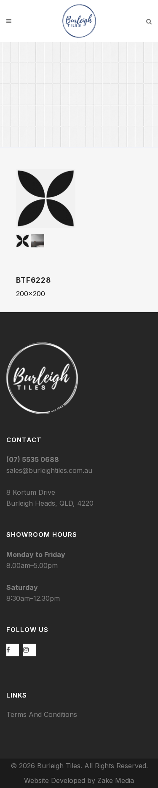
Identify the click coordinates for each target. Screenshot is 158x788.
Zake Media (115, 780)
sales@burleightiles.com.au (49, 470)
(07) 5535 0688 (32, 459)
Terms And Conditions (41, 714)
